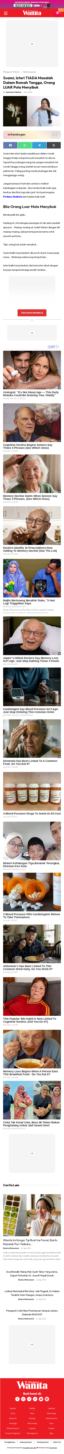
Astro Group (53, 1448)
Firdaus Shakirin (12, 196)
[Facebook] (17, 1399)
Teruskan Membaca (32, 313)
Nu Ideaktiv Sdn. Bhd (29, 1448)
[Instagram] (23, 1399)
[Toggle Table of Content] (52, 134)
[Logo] (32, 12)
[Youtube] (41, 1399)
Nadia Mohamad (11, 1248)
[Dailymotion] (47, 1399)
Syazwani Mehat (13, 92)
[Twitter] (29, 1399)
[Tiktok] (35, 1399)
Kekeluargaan (29, 72)
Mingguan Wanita (11, 72)
